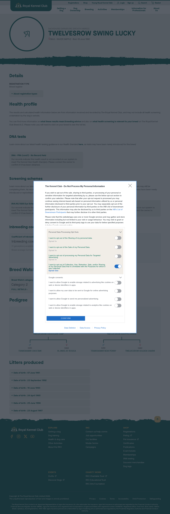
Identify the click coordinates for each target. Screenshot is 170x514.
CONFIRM (66, 318)
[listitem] (85, 232)
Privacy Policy (100, 328)
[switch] (117, 238)
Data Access (85, 328)
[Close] (130, 186)
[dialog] (85, 257)
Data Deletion (70, 328)
